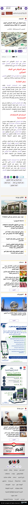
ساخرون (4, 481)
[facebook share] (16, 51)
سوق (3, 132)
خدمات (14, 477)
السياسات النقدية (12, 85)
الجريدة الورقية (9, 488)
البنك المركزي (19, 121)
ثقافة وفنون (20, 474)
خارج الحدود (21, 477)
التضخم (13, 162)
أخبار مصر (21, 470)
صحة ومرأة (17, 481)
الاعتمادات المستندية (14, 123)
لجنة (20, 85)
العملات (9, 143)
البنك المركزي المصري (12, 63)
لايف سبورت (14, 495)
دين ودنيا (10, 481)
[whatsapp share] (10, 51)
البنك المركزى (14, 185)
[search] (2, 8)
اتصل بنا (17, 499)
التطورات (4, 166)
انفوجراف (7, 484)
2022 (16, 66)
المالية (18, 134)
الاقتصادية (23, 168)
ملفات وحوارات (19, 488)
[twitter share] (13, 51)
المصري (24, 63)
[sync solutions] (24, 503)
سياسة (16, 470)
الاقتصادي (19, 130)
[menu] (26, 8)
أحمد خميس (21, 48)
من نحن (22, 499)
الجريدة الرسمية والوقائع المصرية (14, 492)
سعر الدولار (19, 61)
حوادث (13, 474)
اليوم (3, 63)
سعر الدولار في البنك (16, 76)
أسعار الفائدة (22, 105)
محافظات (7, 474)
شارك (19, 51)
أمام (7, 61)
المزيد (14, 290)
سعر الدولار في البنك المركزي (14, 180)
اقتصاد (5, 470)
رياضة (10, 470)
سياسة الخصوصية (8, 499)
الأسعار (19, 151)
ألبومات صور (19, 484)
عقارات (24, 481)
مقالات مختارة (7, 477)
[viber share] (5, 177)
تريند (13, 484)
